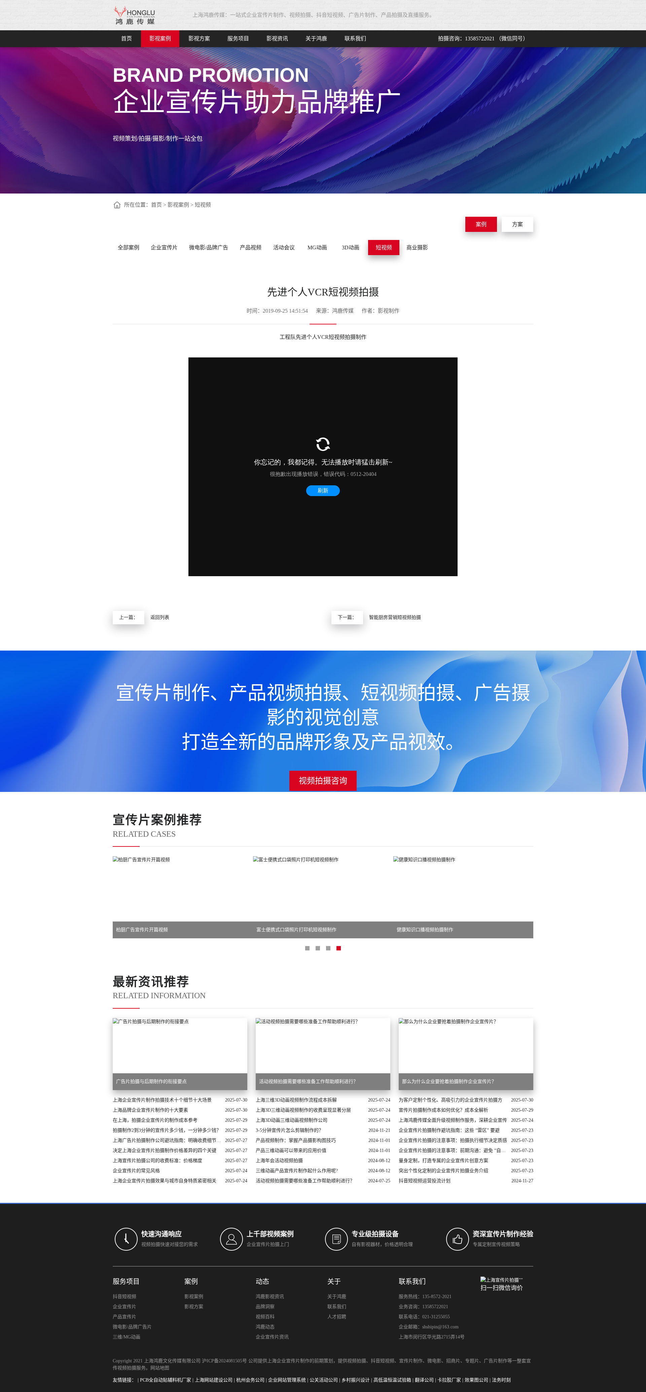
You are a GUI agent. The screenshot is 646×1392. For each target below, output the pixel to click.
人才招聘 (336, 1316)
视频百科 (265, 1316)
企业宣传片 (164, 247)
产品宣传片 (124, 1316)
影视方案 (199, 38)
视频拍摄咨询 (323, 780)
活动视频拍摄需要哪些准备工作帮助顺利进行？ (305, 1180)
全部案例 (128, 247)
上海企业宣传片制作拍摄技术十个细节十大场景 (162, 1100)
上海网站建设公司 (213, 1380)
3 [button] (328, 948)
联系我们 (355, 38)
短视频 (203, 205)
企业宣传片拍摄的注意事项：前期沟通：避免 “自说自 (453, 1150)
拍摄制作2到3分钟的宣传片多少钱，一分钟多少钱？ (167, 1130)
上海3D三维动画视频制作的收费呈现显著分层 (303, 1110)
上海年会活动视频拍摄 (279, 1160)
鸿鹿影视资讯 (270, 1296)
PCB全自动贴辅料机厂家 (165, 1380)
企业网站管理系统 (287, 1380)
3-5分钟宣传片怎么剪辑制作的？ (289, 1130)
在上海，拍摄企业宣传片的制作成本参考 (155, 1120)
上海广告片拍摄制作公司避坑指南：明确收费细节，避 (167, 1140)
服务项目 (238, 38)
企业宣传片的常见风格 (136, 1170)
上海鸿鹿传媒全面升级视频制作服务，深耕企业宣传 (453, 1120)
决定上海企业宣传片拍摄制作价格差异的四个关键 (164, 1150)
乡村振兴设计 (356, 1380)
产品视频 (250, 247)
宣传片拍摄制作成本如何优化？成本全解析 (443, 1110)
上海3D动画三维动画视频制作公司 (291, 1120)
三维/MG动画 (126, 1336)
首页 (126, 38)
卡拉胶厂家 (449, 1380)
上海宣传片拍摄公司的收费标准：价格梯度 (157, 1160)
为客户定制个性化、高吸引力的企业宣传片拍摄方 (450, 1100)
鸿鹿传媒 (343, 311)
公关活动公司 (324, 1380)
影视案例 (160, 38)
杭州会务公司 (250, 1380)
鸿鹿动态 (265, 1326)
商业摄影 (417, 247)
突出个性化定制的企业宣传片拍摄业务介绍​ (443, 1170)
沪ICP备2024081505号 (224, 1360)
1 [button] (307, 948)
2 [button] (318, 948)
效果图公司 (476, 1380)
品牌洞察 (265, 1306)
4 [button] (338, 948)
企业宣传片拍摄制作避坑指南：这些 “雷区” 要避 (449, 1130)
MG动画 (317, 247)
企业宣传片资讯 (272, 1336)
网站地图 (159, 1367)
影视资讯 (277, 38)
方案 (517, 224)
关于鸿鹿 (316, 38)
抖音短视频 (124, 1296)
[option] (183, 897)
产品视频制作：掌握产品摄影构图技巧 (296, 1140)
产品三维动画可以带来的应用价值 (291, 1150)
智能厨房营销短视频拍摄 (395, 617)
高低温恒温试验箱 (392, 1380)
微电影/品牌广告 (208, 247)
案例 (481, 224)
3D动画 (350, 247)
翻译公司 (424, 1380)
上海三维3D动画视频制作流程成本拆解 (296, 1100)
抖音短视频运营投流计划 (425, 1180)
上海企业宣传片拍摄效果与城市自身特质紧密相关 (164, 1180)
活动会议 (284, 247)
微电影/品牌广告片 (132, 1326)
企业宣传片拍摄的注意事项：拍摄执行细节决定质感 (453, 1140)
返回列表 (159, 617)
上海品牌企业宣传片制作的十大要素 (150, 1110)
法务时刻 (501, 1380)
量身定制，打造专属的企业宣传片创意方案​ (443, 1160)
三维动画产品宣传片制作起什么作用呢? (297, 1170)
